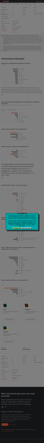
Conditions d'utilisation (27, 223)
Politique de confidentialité (13, 223)
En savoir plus (33, 218)
